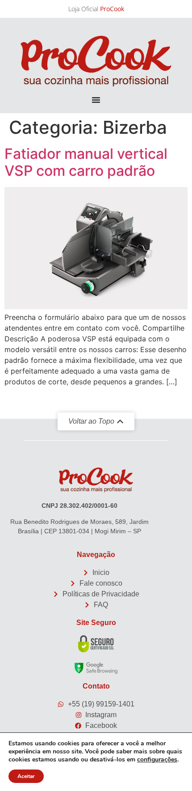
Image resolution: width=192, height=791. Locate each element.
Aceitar (26, 776)
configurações (157, 760)
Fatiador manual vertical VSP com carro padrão (85, 162)
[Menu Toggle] (96, 99)
